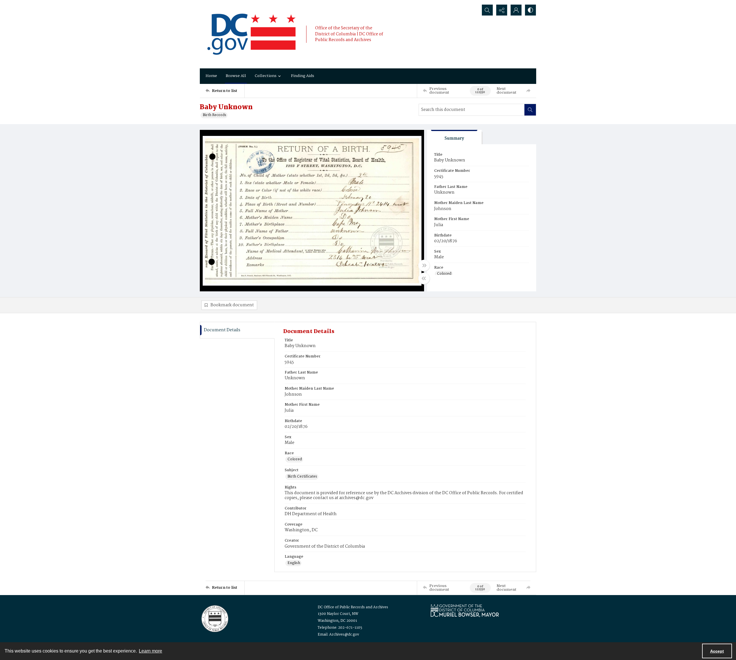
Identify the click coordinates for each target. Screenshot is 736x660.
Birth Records (214, 115)
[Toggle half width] (424, 278)
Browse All (236, 76)
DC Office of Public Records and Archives (353, 607)
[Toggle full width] (424, 265)
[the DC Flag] (252, 34)
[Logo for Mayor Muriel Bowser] (464, 610)
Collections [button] (266, 76)
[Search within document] (530, 110)
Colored (444, 274)
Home (211, 76)
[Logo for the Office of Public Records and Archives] (214, 618)
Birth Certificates (302, 477)
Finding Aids (302, 76)
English (294, 563)
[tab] (454, 137)
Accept (717, 651)
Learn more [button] (150, 651)
